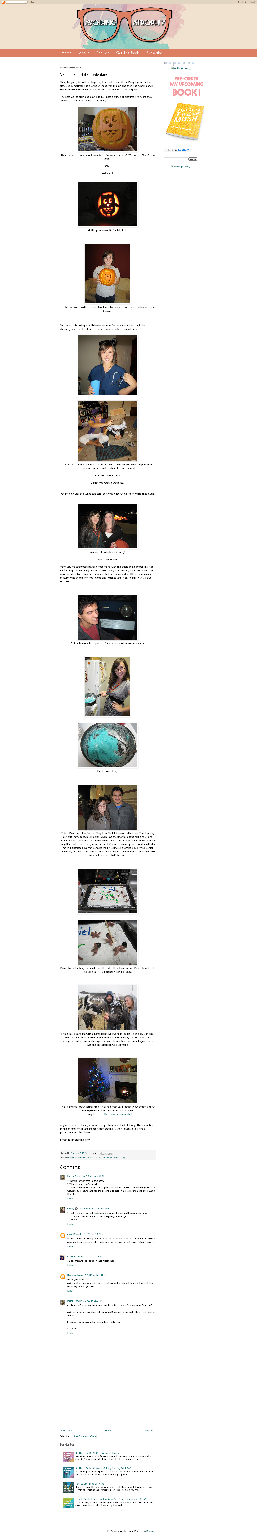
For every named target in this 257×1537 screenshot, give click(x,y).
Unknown (71, 1275)
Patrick (70, 1176)
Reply (70, 1198)
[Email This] (100, 1153)
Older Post (149, 1430)
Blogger (150, 1530)
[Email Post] (94, 1153)
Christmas (91, 1157)
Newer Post (67, 1430)
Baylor (71, 1157)
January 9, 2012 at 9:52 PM (88, 1300)
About (84, 53)
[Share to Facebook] (108, 1153)
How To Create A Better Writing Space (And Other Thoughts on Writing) (110, 1498)
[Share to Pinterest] (111, 1153)
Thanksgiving (119, 1157)
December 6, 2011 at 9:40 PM (94, 1208)
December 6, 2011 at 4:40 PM (90, 1176)
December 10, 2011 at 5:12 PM (86, 1256)
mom (69, 1233)
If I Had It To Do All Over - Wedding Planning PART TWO (103, 1468)
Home (66, 53)
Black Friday (80, 1157)
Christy (70, 1208)
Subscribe (154, 53)
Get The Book (127, 53)
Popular (102, 53)
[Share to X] (105, 1153)
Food (98, 1157)
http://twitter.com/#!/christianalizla (113, 1114)
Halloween (107, 1157)
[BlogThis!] (102, 1153)
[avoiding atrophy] (180, 68)
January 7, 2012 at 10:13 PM (91, 1275)
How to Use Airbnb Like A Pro (89, 1483)
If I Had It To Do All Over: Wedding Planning (97, 1452)
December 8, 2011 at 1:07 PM (88, 1233)
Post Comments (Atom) (85, 1436)
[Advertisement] (108, 1403)
